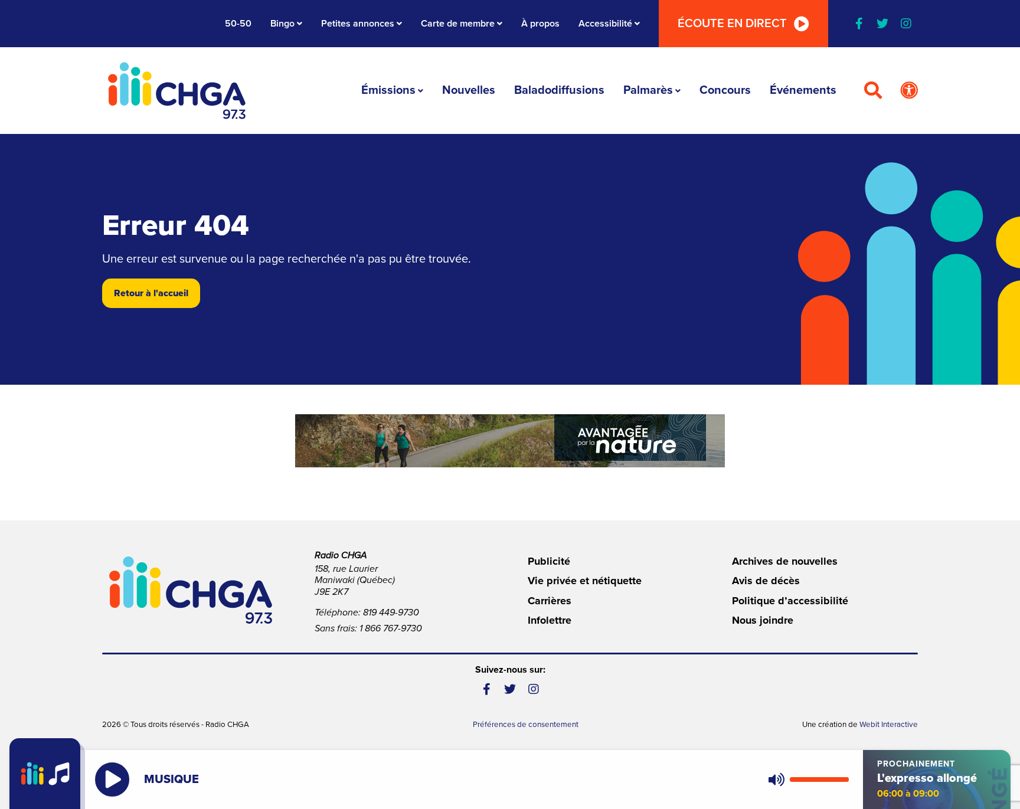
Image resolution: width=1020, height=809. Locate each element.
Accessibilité (605, 24)
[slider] (819, 779)
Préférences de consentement (525, 724)
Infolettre (549, 620)
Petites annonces (357, 24)
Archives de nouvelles (785, 561)
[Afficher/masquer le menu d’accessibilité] (909, 90)
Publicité (549, 561)
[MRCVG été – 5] (510, 440)
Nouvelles (468, 90)
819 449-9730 (391, 612)
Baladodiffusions (559, 90)
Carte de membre (458, 24)
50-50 (238, 24)
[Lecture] (112, 779)
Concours (725, 90)
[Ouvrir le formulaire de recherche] (873, 90)
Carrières (549, 600)
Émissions (388, 90)
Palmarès (648, 90)
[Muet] (776, 779)
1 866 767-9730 (390, 628)
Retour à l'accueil (151, 293)
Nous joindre (762, 620)
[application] (806, 779)
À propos (540, 24)
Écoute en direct (732, 24)
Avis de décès (766, 580)
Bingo (282, 24)
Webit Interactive (888, 724)
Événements (803, 90)
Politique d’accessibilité (790, 600)
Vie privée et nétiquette (585, 580)
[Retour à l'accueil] (177, 91)
